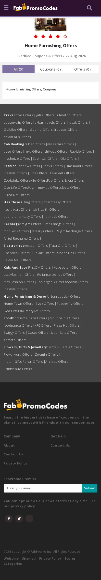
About (9, 445)
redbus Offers (67, 129)
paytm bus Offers (17, 137)
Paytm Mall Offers (17, 260)
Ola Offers (69, 158)
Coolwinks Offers (17, 180)
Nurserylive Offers (35, 311)
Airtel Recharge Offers (22, 238)
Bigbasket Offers (16, 195)
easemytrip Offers (19, 122)
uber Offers (37, 144)
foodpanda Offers (19, 325)
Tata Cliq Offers (63, 245)
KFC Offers (44, 325)
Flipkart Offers (44, 253)
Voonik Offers (77, 282)
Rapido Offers (82, 151)
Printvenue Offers (18, 369)
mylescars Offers (61, 144)
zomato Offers (16, 340)
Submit (89, 488)
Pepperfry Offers (71, 303)
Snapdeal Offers (18, 253)
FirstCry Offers (40, 267)
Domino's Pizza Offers (31, 318)
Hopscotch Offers (68, 267)
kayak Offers (79, 122)
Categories (13, 563)
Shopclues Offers (71, 253)
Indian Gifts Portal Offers (24, 361)
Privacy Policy (15, 463)
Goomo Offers (42, 129)
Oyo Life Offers (16, 187)
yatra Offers (46, 115)
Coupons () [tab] (50, 69)
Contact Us (13, 454)
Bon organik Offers (51, 282)
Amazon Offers (37, 245)
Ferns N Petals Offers (66, 347)
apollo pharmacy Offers (23, 216)
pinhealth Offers (47, 209)
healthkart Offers (18, 209)
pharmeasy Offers (58, 202)
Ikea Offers (12, 311)
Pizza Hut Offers (68, 325)
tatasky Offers (44, 231)
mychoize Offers (18, 158)
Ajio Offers (38, 180)
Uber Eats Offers (65, 332)
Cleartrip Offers (70, 115)
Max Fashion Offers (20, 282)
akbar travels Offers (51, 122)
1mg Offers (33, 202)
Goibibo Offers (17, 129)
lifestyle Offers (16, 173)
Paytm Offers (32, 224)
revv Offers (35, 151)
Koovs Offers (54, 166)
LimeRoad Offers (80, 166)
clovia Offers (70, 187)
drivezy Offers (57, 151)
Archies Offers (58, 361)
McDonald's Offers (66, 318)
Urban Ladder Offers (65, 296)
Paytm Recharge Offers (75, 231)
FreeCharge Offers (60, 224)
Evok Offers (46, 303)
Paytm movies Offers (44, 187)
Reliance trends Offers (56, 274)
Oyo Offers (26, 115)
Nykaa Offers (74, 180)
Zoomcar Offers (46, 158)
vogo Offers (14, 151)
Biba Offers (39, 173)
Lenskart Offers (63, 173)
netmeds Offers (57, 216)
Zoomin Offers (48, 354)
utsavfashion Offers (20, 274)
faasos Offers (39, 332)
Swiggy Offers (15, 332)
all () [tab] (19, 69)
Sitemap (29, 558)
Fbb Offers (55, 180)
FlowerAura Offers (19, 354)
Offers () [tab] (82, 69)
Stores (70, 558)
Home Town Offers (20, 303)
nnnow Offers (30, 166)
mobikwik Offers (18, 231)
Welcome (11, 558)
